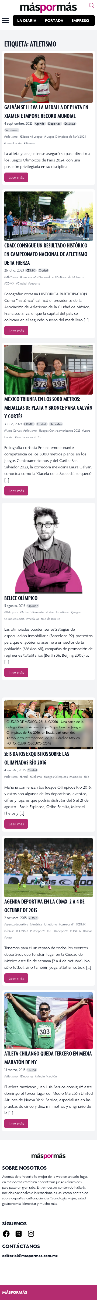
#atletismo (11, 136)
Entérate (69, 123)
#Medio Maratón (46, 1076)
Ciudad (43, 270)
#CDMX (9, 283)
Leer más (16, 177)
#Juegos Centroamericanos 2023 (60, 430)
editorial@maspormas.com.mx (30, 1255)
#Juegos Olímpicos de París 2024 (65, 136)
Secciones (11, 130)
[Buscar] (91, 5)
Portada (54, 20)
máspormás (14, 1292)
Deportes (54, 123)
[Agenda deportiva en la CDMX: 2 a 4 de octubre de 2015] (48, 867)
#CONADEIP (24, 931)
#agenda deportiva (16, 924)
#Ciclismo (36, 777)
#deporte (34, 283)
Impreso (80, 20)
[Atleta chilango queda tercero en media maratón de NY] (48, 1020)
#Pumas (87, 931)
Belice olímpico (20, 597)
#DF (50, 931)
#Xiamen (29, 143)
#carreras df (67, 924)
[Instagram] (31, 1234)
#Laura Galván (13, 143)
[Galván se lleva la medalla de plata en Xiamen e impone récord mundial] (48, 78)
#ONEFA (76, 931)
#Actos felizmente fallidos (37, 612)
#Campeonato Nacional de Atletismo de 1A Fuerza (52, 277)
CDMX (31, 270)
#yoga (8, 937)
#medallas (33, 619)
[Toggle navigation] (5, 20)
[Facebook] (6, 1234)
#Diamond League (31, 136)
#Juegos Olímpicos (56, 777)
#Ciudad (21, 283)
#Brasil (24, 777)
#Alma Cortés (13, 430)
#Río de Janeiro (50, 619)
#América (36, 924)
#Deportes (27, 1076)
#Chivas (9, 931)
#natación (76, 777)
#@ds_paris (11, 612)
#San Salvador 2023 (27, 437)
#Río (86, 777)
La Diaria (26, 20)
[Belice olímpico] (48, 549)
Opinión (32, 606)
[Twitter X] (19, 1234)
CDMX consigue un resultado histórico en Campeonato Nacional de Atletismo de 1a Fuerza (45, 254)
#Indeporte (61, 931)
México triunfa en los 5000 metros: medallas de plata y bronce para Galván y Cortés (48, 407)
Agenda (40, 123)
